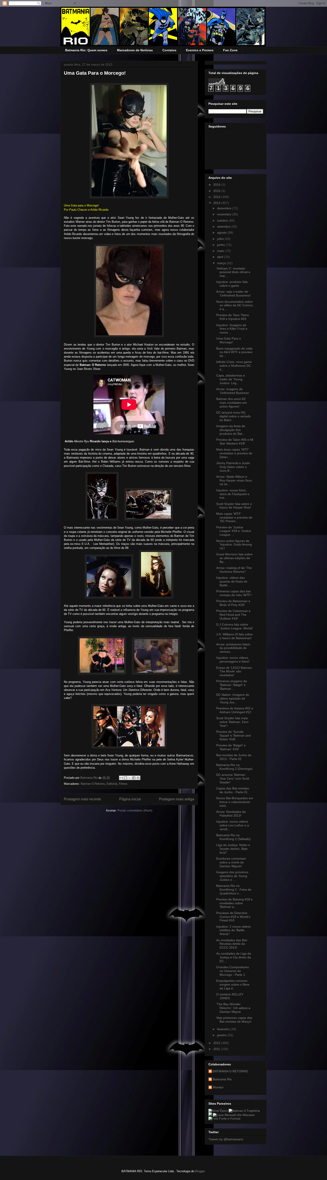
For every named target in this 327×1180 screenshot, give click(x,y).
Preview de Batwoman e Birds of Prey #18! (233, 603)
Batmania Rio (222, 1079)
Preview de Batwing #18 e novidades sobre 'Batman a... (234, 903)
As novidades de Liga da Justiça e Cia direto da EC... (233, 957)
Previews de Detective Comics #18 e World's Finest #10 (233, 916)
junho (221, 245)
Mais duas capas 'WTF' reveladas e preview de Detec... (234, 453)
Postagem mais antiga (176, 799)
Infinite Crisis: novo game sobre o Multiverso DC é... (234, 365)
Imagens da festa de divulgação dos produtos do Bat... (230, 429)
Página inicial (130, 799)
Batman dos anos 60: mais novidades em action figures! (231, 402)
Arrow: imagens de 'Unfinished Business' (232, 391)
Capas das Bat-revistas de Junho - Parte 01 (232, 790)
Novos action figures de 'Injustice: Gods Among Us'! (234, 544)
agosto (222, 232)
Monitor (218, 1087)
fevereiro (223, 1029)
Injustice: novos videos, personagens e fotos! (232, 659)
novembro (224, 214)
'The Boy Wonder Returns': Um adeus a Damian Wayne (233, 1007)
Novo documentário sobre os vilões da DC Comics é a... (234, 305)
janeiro (222, 1035)
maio (221, 251)
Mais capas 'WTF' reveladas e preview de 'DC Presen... (234, 517)
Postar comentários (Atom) (134, 810)
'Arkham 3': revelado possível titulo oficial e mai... (233, 272)
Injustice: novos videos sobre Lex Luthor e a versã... (232, 825)
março (222, 263)
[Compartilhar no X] (129, 778)
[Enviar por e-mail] (121, 778)
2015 (217, 191)
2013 (217, 203)
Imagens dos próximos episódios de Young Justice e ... (232, 875)
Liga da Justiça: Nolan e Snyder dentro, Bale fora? (233, 848)
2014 (217, 197)
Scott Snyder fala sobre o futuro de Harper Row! (234, 505)
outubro (223, 220)
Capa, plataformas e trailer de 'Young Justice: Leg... (230, 379)
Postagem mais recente (82, 799)
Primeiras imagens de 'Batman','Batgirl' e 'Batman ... (231, 684)
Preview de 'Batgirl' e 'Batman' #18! (231, 747)
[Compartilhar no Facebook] (134, 778)
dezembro (224, 208)
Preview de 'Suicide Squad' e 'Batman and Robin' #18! (233, 735)
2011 (217, 1049)
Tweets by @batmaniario (225, 1139)
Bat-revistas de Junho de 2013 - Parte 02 (233, 757)
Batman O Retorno (93, 783)
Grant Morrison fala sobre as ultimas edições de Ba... (234, 558)
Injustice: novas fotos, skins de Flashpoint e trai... (232, 494)
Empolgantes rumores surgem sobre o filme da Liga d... (232, 984)
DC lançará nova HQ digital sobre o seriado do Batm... (233, 416)
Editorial (112, 783)
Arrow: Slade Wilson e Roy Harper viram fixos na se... (234, 480)
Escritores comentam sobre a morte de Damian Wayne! (231, 862)
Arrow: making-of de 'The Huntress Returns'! (234, 569)
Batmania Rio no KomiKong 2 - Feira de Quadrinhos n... (233, 889)
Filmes (123, 783)
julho (221, 239)
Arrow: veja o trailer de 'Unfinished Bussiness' (233, 293)
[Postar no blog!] (125, 778)
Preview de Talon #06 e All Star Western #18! (234, 441)
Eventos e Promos (200, 50)
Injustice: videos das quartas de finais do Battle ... (231, 581)
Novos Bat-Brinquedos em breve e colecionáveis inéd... (234, 801)
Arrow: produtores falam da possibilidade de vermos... (233, 648)
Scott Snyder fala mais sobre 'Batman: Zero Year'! (232, 721)
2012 (217, 1043)
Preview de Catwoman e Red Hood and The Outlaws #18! (233, 614)
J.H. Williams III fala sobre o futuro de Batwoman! (234, 636)
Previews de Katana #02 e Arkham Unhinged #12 (234, 710)
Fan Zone (230, 50)
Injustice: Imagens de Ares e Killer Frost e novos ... (231, 328)
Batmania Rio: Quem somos (86, 50)
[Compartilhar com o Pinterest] (138, 778)
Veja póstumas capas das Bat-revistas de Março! (234, 1019)
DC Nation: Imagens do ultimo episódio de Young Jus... (232, 698)
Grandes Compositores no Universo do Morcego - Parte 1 (232, 970)
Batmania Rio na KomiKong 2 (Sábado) (233, 837)
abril (220, 257)
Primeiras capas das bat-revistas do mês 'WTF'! (234, 593)
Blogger (200, 1171)
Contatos (169, 50)
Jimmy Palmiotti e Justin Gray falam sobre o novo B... (233, 466)
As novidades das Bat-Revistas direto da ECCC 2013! (232, 943)
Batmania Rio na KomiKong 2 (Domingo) (234, 766)
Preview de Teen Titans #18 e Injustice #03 (232, 317)
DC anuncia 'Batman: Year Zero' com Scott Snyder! (232, 778)
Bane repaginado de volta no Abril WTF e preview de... (234, 352)
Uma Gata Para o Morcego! (228, 340)
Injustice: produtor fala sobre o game (232, 283)
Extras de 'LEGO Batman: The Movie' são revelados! (234, 671)
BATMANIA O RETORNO (230, 1071)
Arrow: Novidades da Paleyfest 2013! (231, 813)
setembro (224, 226)
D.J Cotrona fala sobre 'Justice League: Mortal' (234, 626)
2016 (217, 184)
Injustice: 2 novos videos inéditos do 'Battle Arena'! (233, 930)
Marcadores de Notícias (135, 50)
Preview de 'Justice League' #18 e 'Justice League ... (233, 531)
